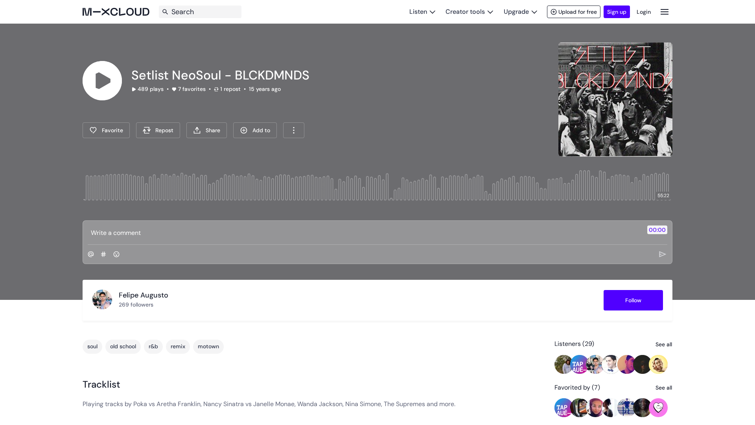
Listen (418, 11)
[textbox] (364, 232)
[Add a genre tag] (103, 254)
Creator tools (465, 11)
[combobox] (293, 130)
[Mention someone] (91, 254)
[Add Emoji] (116, 254)
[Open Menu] (664, 11)
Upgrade (516, 11)
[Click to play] (102, 80)
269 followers (136, 304)
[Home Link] (116, 12)
